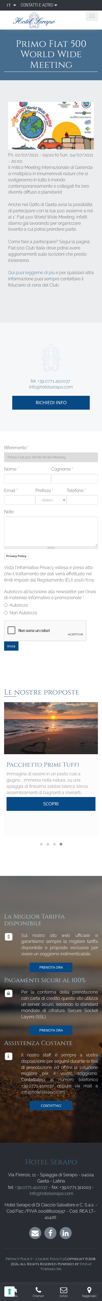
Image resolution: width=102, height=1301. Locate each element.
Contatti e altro (37, 5)
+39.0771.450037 (54, 381)
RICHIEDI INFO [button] (51, 402)
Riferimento (16, 447)
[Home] (36, 20)
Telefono (76, 490)
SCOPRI (51, 804)
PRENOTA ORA (51, 967)
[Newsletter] (35, 1233)
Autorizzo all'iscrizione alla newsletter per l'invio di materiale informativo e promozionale (50, 594)
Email (11, 490)
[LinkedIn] (65, 1233)
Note (9, 511)
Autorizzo (19, 605)
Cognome (62, 469)
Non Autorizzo (23, 612)
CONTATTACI (51, 1105)
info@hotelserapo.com (51, 387)
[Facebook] (50, 1233)
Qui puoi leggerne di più (31, 272)
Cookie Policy (49, 1259)
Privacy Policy (16, 556)
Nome (11, 469)
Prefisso (44, 490)
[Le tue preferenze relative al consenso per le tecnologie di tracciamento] (9, 1291)
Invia (11, 646)
